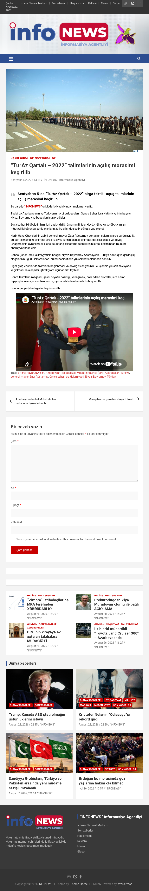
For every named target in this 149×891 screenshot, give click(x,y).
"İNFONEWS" (34, 618)
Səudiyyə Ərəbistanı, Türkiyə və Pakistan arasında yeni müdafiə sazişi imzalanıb (35, 783)
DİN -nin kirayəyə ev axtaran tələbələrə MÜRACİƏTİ (44, 636)
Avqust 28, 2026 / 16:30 (41, 613)
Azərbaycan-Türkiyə (117, 372)
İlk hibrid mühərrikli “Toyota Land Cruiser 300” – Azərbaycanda (116, 633)
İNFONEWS (45, 884)
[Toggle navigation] (11, 58)
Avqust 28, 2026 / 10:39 (41, 646)
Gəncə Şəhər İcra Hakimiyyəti (66, 376)
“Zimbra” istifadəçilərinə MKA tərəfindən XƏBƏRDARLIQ (47, 604)
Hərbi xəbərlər (22, 158)
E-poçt (16, 505)
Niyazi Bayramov (95, 376)
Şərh (15, 441)
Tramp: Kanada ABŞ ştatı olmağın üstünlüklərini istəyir (37, 717)
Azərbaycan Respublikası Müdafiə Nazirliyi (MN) (75, 372)
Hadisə (31, 595)
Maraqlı (85, 705)
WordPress (125, 884)
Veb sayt (16, 522)
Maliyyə (130, 700)
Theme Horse (79, 884)
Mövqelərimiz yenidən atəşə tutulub (111, 399)
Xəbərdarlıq (35, 627)
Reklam (92, 3)
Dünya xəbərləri (22, 663)
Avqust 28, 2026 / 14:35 (108, 613)
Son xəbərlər (59, 3)
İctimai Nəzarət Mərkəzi (34, 3)
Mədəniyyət (102, 705)
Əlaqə (116, 3)
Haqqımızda (77, 3)
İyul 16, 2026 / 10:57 (91, 788)
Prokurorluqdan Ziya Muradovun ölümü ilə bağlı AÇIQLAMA (116, 604)
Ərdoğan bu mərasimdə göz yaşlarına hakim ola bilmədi (102, 781)
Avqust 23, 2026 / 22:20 (93, 724)
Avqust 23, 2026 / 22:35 (23, 724)
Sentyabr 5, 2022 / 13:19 (26, 179)
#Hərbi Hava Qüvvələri (31, 372)
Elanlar (104, 3)
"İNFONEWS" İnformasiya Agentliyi (64, 179)
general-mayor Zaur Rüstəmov (29, 376)
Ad (13, 488)
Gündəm (32, 624)
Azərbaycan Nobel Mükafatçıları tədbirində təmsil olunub (36, 401)
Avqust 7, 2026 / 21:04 (22, 793)
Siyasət (110, 769)
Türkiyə (111, 376)
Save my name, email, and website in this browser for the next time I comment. (66, 539)
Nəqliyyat (112, 624)
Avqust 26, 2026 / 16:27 (108, 642)
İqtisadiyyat (113, 700)
